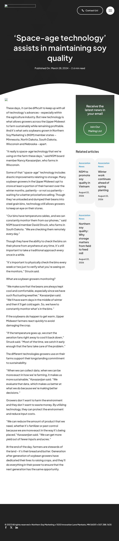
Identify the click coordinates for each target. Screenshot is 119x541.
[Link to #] (110, 11)
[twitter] (11, 527)
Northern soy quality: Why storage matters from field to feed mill (85, 238)
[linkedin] (16, 527)
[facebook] (6, 527)
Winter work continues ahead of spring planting (104, 181)
